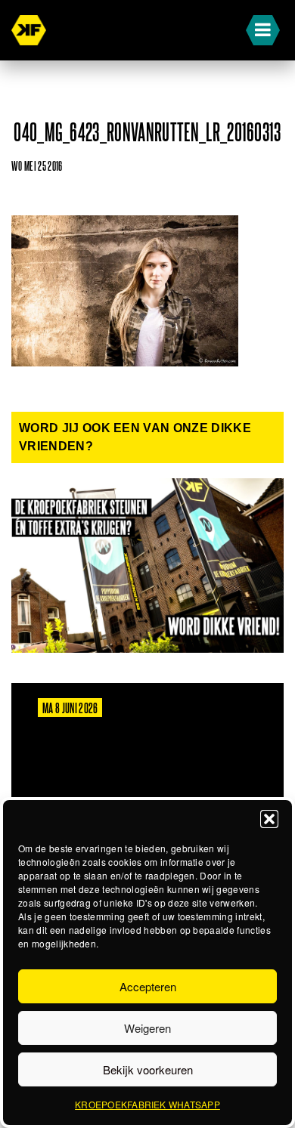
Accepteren (148, 986)
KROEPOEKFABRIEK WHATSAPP (147, 1104)
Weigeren (147, 1028)
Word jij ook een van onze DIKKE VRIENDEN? (135, 437)
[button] (269, 819)
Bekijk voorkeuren (148, 1069)
